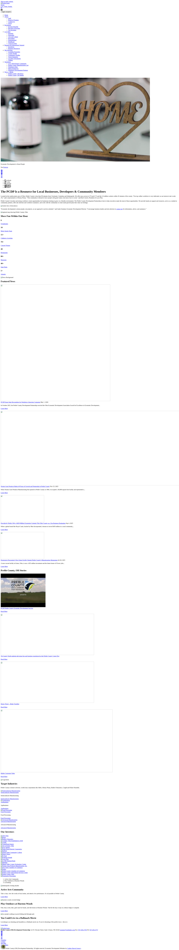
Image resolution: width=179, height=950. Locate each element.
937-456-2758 (82, 930)
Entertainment (12, 40)
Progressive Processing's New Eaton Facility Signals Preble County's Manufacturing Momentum (29, 560)
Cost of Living (12, 43)
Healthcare (11, 42)
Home (2, 5)
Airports (3, 274)
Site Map (3, 943)
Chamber (3, 940)
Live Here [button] (7, 32)
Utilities (10, 60)
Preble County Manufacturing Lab (18, 65)
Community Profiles (14, 55)
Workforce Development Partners (18, 70)
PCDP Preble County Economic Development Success (17, 608)
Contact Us (11, 22)
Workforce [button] (7, 62)
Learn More (4, 408)
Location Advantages (14, 58)
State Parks (4, 267)
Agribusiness (4, 802)
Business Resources (14, 48)
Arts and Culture (13, 37)
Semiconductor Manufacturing (10, 792)
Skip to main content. (7, 1)
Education (11, 35)
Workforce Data (13, 67)
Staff (9, 18)
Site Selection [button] (8, 50)
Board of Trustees (13, 20)
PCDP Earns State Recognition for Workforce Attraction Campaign (20, 402)
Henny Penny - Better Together (10, 704)
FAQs (10, 23)
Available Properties (14, 52)
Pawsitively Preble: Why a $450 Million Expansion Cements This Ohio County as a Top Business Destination (33, 523)
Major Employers (13, 68)
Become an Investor (14, 28)
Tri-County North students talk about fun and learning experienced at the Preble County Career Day (30, 656)
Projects (5, 167)
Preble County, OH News (15, 73)
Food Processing (6, 812)
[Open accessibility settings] (3, 947)
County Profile (12, 53)
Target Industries (13, 57)
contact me (119, 209)
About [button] (6, 16)
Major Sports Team (6, 231)
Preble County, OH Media (16, 75)
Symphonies (4, 224)
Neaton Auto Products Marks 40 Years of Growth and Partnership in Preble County (25, 486)
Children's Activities (7, 238)
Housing (10, 33)
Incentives (11, 47)
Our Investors (12, 30)
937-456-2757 (94, 930)
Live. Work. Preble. (6, 6)
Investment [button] (7, 25)
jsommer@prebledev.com (67, 930)
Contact (3, 941)
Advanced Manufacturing (8, 821)
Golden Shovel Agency (74, 948)
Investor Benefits (13, 27)
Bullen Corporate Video (8, 773)
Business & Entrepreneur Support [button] (14, 45)
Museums (3, 260)
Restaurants (4, 252)
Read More (4, 611)
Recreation (11, 38)
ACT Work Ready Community (17, 63)
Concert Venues (5, 245)
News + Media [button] (8, 72)
